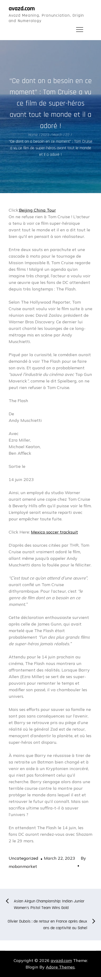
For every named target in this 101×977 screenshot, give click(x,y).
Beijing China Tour (37, 210)
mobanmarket (23, 866)
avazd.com (22, 8)
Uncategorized (23, 858)
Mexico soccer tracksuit (54, 532)
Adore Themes (60, 967)
